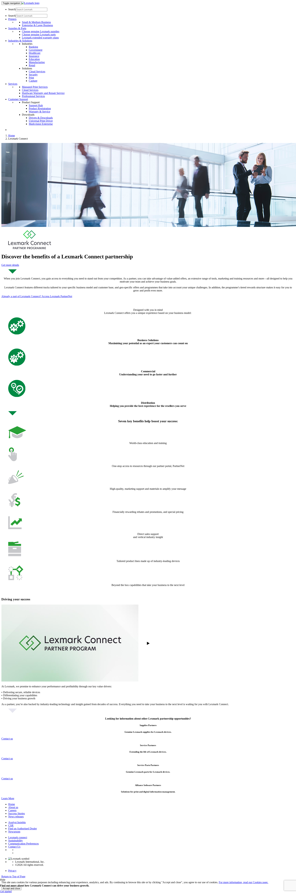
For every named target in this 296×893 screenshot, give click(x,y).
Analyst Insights (17, 822)
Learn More (7, 798)
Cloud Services (37, 71)
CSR (11, 825)
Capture (33, 80)
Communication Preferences (23, 843)
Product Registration (40, 108)
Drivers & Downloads (41, 117)
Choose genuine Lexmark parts (39, 34)
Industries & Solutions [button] (20, 40)
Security (33, 74)
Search (12, 9)
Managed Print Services (35, 86)
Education (34, 59)
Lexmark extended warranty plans (40, 37)
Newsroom (14, 831)
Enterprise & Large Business (37, 25)
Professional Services (33, 96)
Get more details (10, 265)
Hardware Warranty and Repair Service (43, 93)
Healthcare (34, 53)
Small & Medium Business (36, 22)
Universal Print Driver (41, 120)
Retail (32, 65)
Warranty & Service (39, 111)
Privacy (12, 870)
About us (13, 807)
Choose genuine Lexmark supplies (40, 31)
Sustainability (15, 840)
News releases (16, 816)
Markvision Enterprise (41, 123)
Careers (12, 810)
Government (35, 49)
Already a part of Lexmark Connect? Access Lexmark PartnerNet (36, 296)
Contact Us (14, 846)
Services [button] (12, 83)
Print (31, 77)
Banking (33, 46)
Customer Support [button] (18, 99)
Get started (6, 891)
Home (11, 135)
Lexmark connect (17, 837)
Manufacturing (37, 62)
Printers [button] (12, 19)
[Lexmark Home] (30, 3)
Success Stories (16, 813)
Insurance (34, 56)
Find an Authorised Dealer (22, 828)
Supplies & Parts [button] (17, 28)
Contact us (7, 738)
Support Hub (36, 105)
